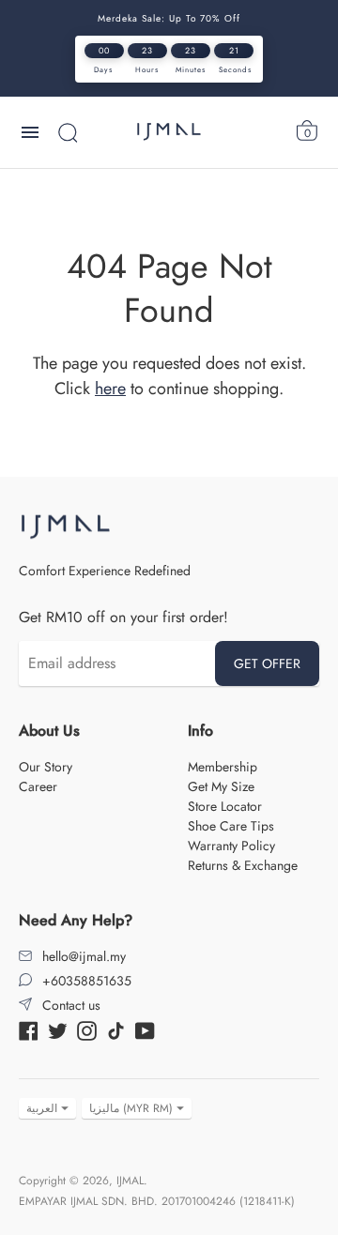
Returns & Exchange (243, 865)
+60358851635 (86, 980)
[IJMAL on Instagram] (87, 1029)
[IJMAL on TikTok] (116, 1029)
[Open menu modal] (30, 132)
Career (38, 786)
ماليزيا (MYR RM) (131, 1108)
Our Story (45, 766)
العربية (41, 1108)
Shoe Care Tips (231, 825)
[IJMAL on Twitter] (58, 1029)
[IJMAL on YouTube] (145, 1029)
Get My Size (221, 786)
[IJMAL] (169, 131)
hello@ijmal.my (84, 956)
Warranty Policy (231, 845)
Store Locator (225, 806)
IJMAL (130, 1180)
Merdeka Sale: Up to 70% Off (169, 18)
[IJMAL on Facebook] (28, 1029)
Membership (222, 766)
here (110, 388)
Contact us (71, 1005)
